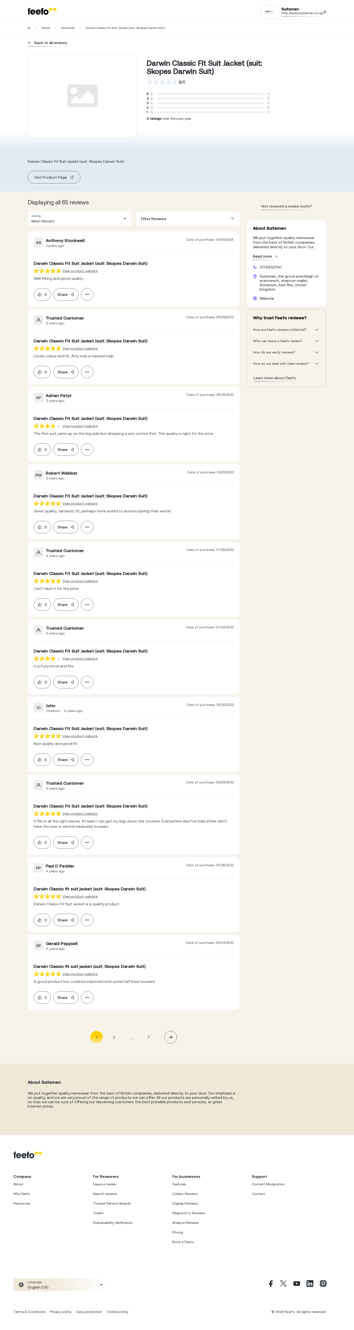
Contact (258, 1194)
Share (63, 294)
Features (179, 1184)
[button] (79, 218)
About (18, 1184)
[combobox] (79, 218)
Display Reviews (184, 1203)
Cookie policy (117, 1312)
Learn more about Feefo (275, 378)
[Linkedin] (310, 1284)
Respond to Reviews (188, 1213)
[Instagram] (323, 1284)
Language (35, 1282)
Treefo (98, 1213)
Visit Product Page (50, 177)
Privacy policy (61, 1312)
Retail (46, 28)
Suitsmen (68, 28)
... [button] (131, 1037)
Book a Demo (183, 1242)
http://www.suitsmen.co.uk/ (303, 13)
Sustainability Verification (113, 1223)
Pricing (177, 1232)
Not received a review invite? (287, 206)
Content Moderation (268, 1184)
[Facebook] (270, 1284)
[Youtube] (296, 1284)
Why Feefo (21, 1194)
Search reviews (105, 1194)
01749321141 (270, 267)
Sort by (36, 216)
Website (267, 298)
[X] (283, 1284)
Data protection (89, 1312)
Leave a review (104, 1184)
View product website (80, 271)
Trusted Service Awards (112, 1203)
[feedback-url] (47, 270)
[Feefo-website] (42, 11)
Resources (21, 1203)
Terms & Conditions (29, 1312)
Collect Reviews (184, 1194)
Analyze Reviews (185, 1223)
